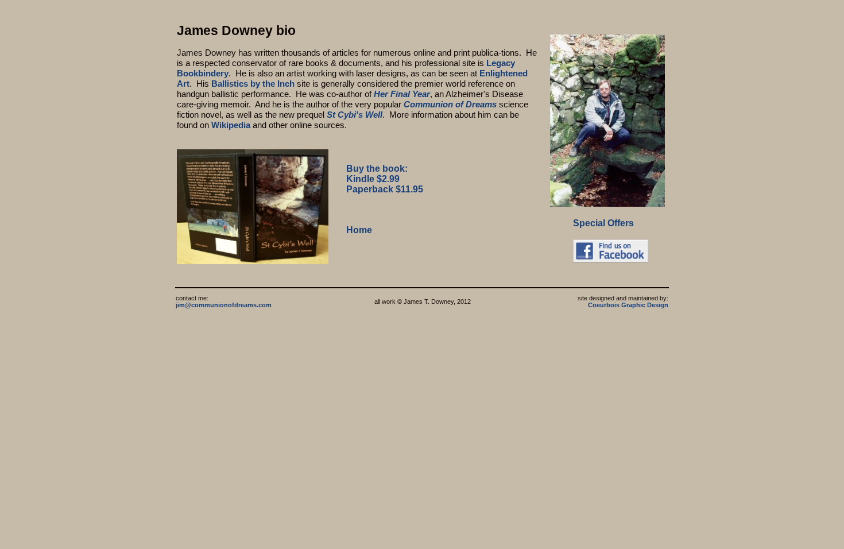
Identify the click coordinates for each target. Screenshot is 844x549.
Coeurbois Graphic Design (628, 304)
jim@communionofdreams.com (224, 304)
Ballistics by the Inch (253, 83)
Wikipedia (230, 125)
